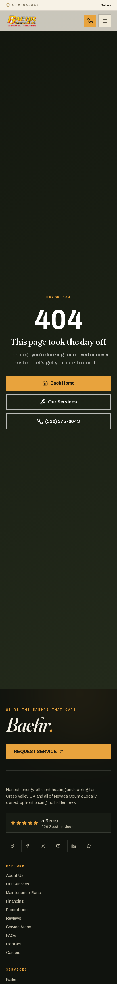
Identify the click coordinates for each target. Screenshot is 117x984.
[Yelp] (89, 846)
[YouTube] (58, 846)
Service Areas (18, 927)
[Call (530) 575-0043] (90, 21)
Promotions (17, 910)
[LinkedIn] (73, 846)
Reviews (13, 918)
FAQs (11, 935)
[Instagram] (43, 846)
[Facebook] (27, 846)
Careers (13, 953)
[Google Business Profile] (12, 846)
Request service (35, 751)
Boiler (11, 979)
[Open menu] (105, 21)
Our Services (62, 401)
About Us (15, 875)
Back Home (62, 383)
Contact (14, 944)
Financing (15, 901)
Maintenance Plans (23, 893)
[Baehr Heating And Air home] (22, 21)
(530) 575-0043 (62, 421)
